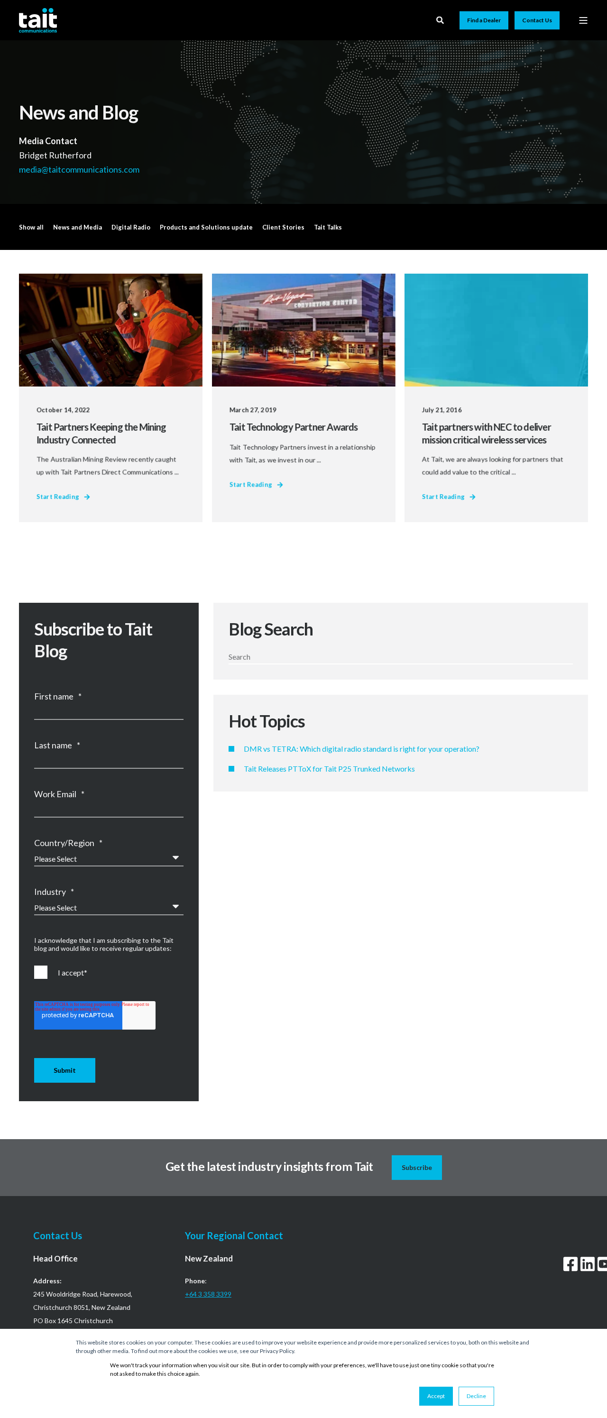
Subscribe (417, 1167)
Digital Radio (130, 227)
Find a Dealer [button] (484, 20)
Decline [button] (476, 1396)
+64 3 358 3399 (208, 1294)
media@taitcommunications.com (80, 169)
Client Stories (283, 227)
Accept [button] (436, 1396)
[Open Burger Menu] (583, 20)
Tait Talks (328, 227)
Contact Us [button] (537, 20)
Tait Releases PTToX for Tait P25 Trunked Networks (329, 768)
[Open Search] (440, 19)
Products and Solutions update (206, 227)
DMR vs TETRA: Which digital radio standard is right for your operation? (361, 748)
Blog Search (271, 628)
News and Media (77, 227)
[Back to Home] (38, 20)
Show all (31, 227)
